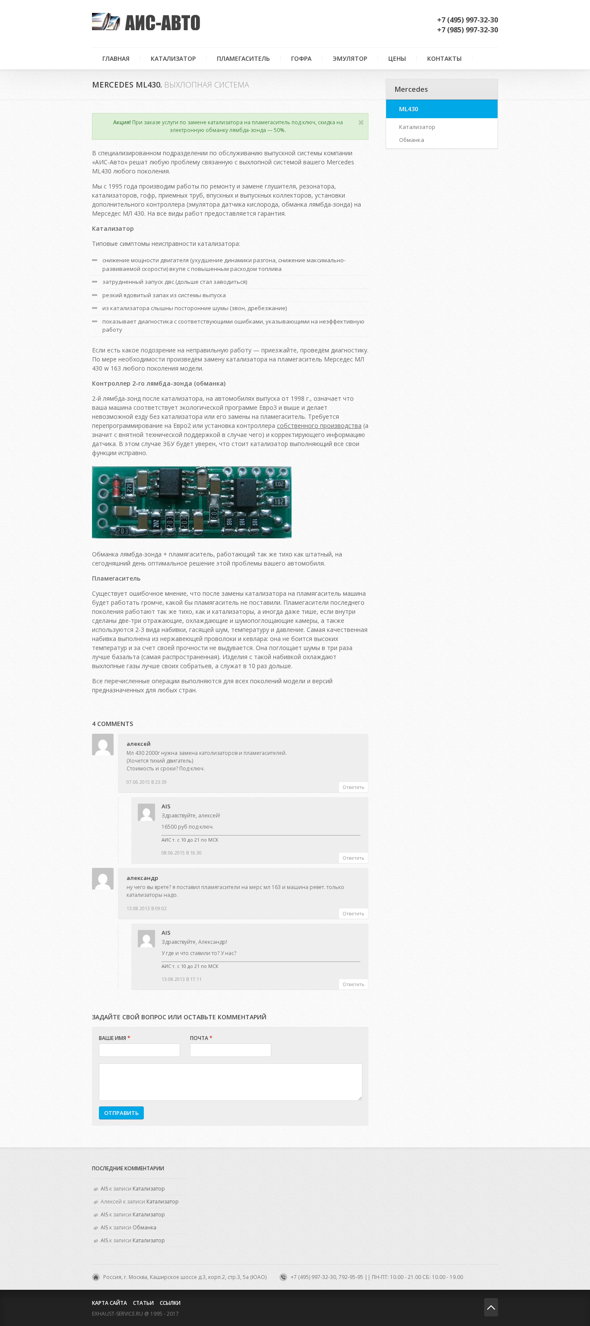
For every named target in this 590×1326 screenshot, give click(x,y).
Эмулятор (350, 58)
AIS (166, 806)
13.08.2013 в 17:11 (182, 979)
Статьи (143, 1303)
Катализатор (173, 58)
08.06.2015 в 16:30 (182, 853)
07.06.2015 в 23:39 (147, 782)
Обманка (411, 140)
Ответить (354, 787)
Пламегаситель (243, 58)
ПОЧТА (201, 1038)
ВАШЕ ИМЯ (114, 1038)
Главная (116, 58)
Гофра (301, 58)
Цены (397, 58)
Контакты (444, 58)
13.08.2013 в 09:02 (147, 908)
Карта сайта (109, 1303)
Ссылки (170, 1303)
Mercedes (411, 89)
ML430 (408, 109)
